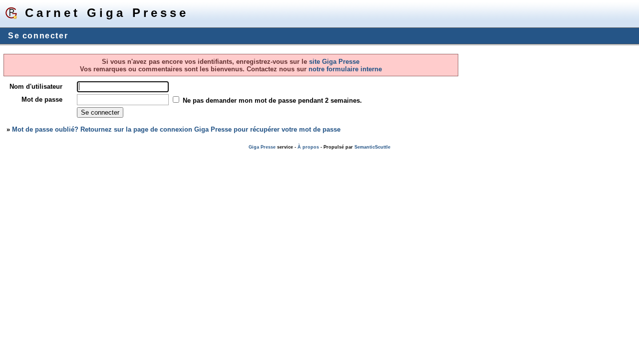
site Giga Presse (334, 61)
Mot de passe (41, 99)
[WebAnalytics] (20, 154)
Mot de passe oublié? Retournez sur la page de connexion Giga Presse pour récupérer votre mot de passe (176, 129)
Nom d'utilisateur (35, 86)
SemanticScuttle (372, 147)
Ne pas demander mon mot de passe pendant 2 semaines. (272, 100)
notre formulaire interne (344, 69)
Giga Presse (262, 147)
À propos (308, 147)
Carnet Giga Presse (107, 12)
